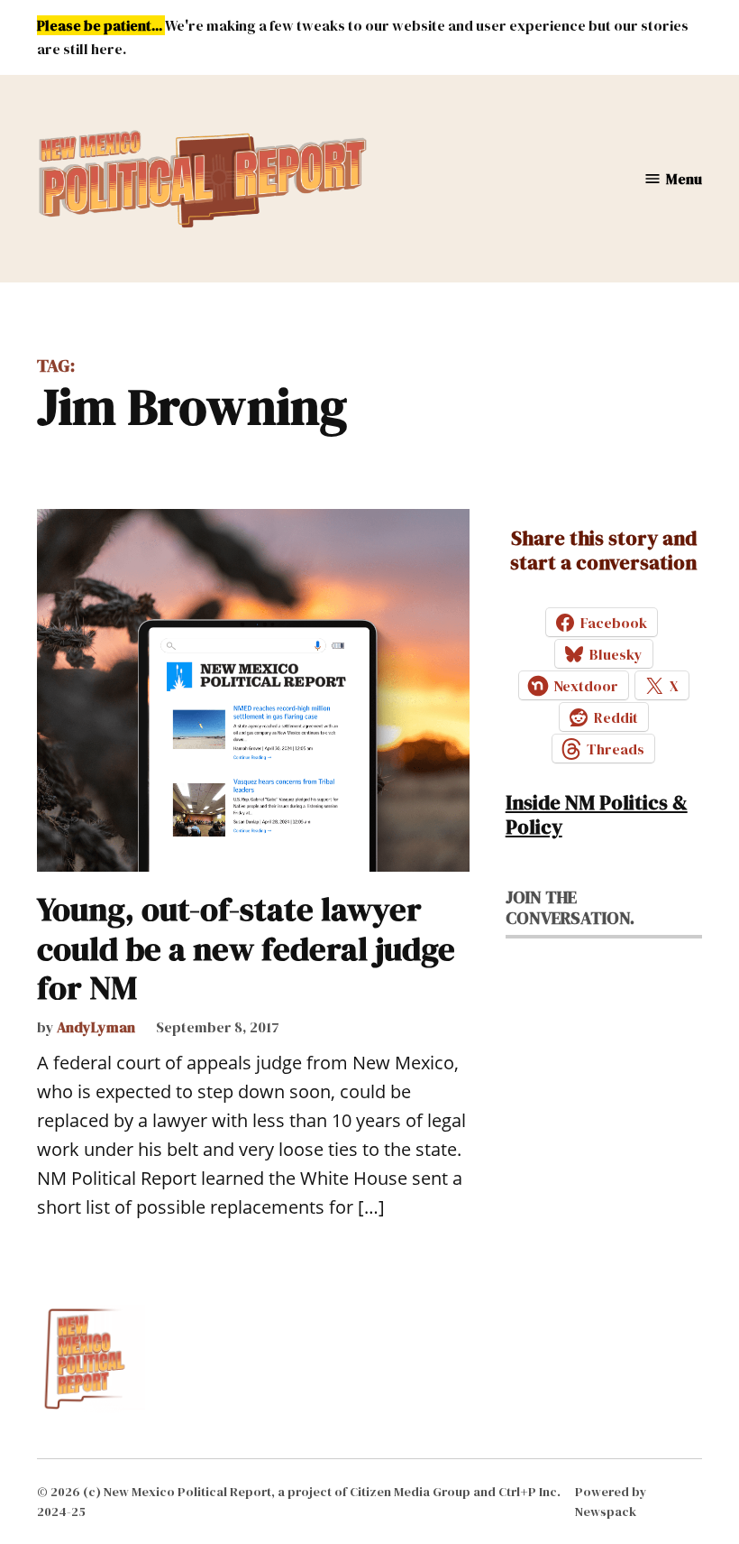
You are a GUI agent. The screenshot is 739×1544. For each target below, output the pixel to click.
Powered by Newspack (611, 1502)
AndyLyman (96, 1027)
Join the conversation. (570, 907)
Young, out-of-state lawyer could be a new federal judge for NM (246, 948)
